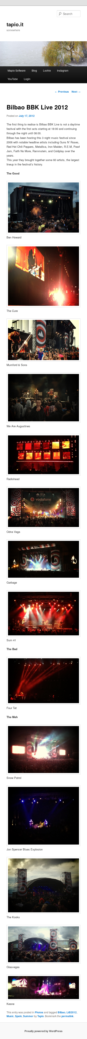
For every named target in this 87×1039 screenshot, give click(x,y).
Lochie (47, 70)
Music (10, 1016)
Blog (34, 70)
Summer (28, 1016)
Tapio (40, 1016)
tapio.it (15, 24)
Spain (18, 1016)
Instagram (62, 70)
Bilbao (61, 1012)
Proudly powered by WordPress (43, 1031)
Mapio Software (17, 70)
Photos (39, 1012)
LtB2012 (72, 1012)
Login (27, 79)
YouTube (13, 79)
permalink (67, 1016)
